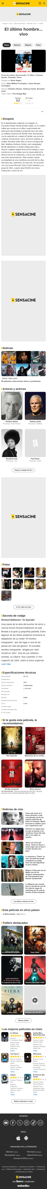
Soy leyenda (12, 756)
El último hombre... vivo (14, 914)
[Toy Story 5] (4, 1057)
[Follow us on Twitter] (20, 1123)
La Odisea (14, 1033)
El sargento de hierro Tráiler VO (12, 982)
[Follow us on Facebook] (13, 1123)
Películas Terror (32, 23)
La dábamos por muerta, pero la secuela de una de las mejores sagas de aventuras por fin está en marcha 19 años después (35, 888)
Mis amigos (29, 98)
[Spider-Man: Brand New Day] (27, 1037)
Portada (5, 23)
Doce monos (35, 789)
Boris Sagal (16, 80)
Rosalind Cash (11, 459)
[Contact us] (41, 1123)
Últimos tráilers (23, 1020)
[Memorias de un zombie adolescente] (35, 740)
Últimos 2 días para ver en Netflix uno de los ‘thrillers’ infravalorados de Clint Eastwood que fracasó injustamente (35, 874)
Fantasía (12, 77)
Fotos (6, 564)
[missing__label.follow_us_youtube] (6, 1123)
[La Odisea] (4, 1037)
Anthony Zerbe (29, 89)
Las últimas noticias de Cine (24, 901)
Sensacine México (21, 1158)
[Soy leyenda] (11, 740)
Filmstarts (31, 1152)
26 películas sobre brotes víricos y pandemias (21, 381)
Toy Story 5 (14, 1054)
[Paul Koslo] (35, 443)
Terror (19, 77)
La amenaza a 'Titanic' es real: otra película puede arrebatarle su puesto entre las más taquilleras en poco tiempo (35, 861)
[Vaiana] (4, 1078)
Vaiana (12, 1075)
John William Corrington (17, 83)
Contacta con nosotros (26, 1167)
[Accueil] (21, 3)
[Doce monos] (35, 774)
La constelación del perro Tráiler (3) (12, 952)
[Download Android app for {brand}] (27, 1138)
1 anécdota (27, 688)
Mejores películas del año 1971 (25, 791)
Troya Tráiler (34, 952)
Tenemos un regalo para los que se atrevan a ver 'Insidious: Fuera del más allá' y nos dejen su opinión (35, 833)
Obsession (37, 1054)
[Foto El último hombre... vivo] (6, 572)
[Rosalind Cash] (11, 443)
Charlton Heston (15, 89)
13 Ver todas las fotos (23, 607)
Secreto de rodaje (14, 615)
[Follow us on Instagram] (27, 1123)
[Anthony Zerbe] (35, 406)
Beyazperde (10, 1155)
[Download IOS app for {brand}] (19, 1138)
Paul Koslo (35, 459)
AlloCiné (9, 1152)
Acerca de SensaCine (9, 1167)
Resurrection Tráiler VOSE (35, 982)
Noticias (8, 348)
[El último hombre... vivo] (23, 61)
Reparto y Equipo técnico (23, 470)
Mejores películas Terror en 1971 (23, 793)
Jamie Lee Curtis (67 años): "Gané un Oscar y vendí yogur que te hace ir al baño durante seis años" (35, 847)
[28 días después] (11, 774)
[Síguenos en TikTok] (34, 1123)
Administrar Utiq (28, 1169)
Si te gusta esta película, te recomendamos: (20, 722)
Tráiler (12, 1051)
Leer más (6, 664)
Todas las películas (19, 23)
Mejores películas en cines (23, 1101)
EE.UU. (25, 676)
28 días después (12, 789)
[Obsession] (27, 1057)
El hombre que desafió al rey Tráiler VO (35, 1012)
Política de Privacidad (14, 1169)
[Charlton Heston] (11, 406)
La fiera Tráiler (12, 1012)
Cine (10, 23)
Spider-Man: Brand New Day (39, 1034)
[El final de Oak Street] (27, 1078)
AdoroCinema (32, 1155)
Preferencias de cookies (24, 1172)
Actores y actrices (14, 388)
